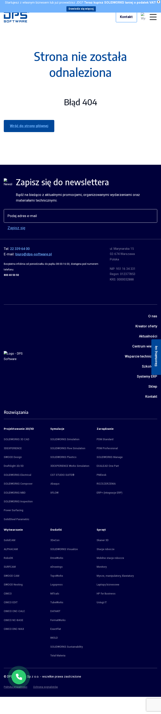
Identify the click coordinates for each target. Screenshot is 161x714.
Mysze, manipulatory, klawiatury (115, 575)
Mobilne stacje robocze (110, 558)
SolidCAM (9, 540)
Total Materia (57, 655)
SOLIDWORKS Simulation (64, 439)
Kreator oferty (146, 326)
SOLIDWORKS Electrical (17, 474)
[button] (19, 677)
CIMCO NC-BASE (13, 620)
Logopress (56, 584)
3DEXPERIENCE (13, 448)
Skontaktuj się (156, 356)
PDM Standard (105, 439)
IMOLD (54, 637)
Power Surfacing (13, 510)
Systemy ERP (147, 376)
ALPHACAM (11, 549)
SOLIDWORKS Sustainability (66, 646)
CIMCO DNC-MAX (14, 629)
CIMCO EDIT (11, 602)
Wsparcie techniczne (141, 356)
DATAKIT (55, 611)
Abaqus (55, 483)
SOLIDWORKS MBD (15, 492)
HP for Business (106, 593)
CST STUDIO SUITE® (62, 474)
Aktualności (148, 336)
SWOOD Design (13, 457)
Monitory (102, 566)
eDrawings (56, 566)
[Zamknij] (26, 670)
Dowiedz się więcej (81, 8)
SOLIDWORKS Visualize (64, 549)
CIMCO (8, 593)
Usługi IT (102, 602)
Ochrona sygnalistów (45, 687)
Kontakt (126, 17)
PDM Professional (107, 448)
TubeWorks (56, 602)
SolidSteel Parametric (16, 519)
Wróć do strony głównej (29, 126)
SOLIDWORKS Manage (110, 457)
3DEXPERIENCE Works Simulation (69, 465)
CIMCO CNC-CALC (14, 611)
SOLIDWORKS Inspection (18, 501)
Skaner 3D (103, 540)
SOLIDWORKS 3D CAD (16, 439)
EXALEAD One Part (108, 465)
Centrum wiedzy (144, 346)
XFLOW (54, 492)
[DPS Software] (16, 17)
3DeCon (55, 540)
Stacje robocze (105, 549)
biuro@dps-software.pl (33, 254)
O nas (152, 316)
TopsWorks (56, 575)
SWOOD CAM (11, 575)
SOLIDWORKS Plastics (63, 457)
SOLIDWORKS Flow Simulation (67, 448)
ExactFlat (55, 629)
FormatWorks (58, 620)
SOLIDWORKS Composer (18, 483)
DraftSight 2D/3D (14, 465)
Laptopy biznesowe (108, 584)
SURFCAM (10, 566)
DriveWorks (56, 558)
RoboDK (8, 558)
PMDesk (101, 474)
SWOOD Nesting (13, 584)
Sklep (152, 387)
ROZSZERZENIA (106, 483)
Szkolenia (149, 366)
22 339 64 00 (20, 249)
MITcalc (54, 593)
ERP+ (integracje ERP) (109, 492)
